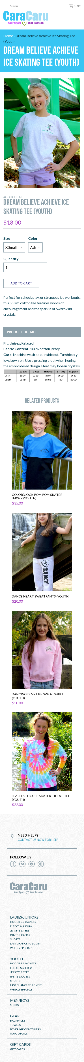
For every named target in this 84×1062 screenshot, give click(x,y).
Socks (14, 1005)
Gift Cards (20, 1044)
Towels (15, 1024)
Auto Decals (19, 1033)
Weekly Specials (21, 948)
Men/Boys (19, 1000)
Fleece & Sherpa (21, 926)
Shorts (15, 939)
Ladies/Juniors (24, 917)
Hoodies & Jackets (23, 921)
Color (33, 238)
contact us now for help (38, 839)
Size (6, 238)
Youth (16, 959)
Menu (14, 6)
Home (8, 36)
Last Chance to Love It (26, 943)
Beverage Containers (25, 1029)
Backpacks (17, 1020)
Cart (77, 6)
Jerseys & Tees (19, 930)
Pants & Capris (20, 935)
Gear (14, 1016)
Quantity (11, 259)
